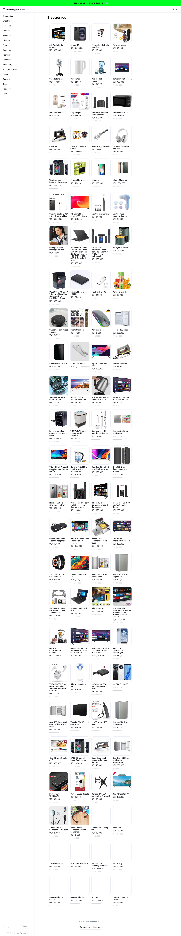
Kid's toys (7, 89)
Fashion (6, 55)
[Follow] (8, 927)
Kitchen (6, 40)
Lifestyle (6, 21)
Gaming (6, 79)
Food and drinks (10, 69)
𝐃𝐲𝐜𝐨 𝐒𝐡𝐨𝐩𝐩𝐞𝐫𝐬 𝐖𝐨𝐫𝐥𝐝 (15, 9)
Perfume (7, 35)
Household (7, 26)
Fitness (6, 45)
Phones (6, 30)
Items (5, 74)
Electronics (8, 16)
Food (5, 93)
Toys (5, 84)
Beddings (7, 50)
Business (7, 59)
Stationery (7, 64)
